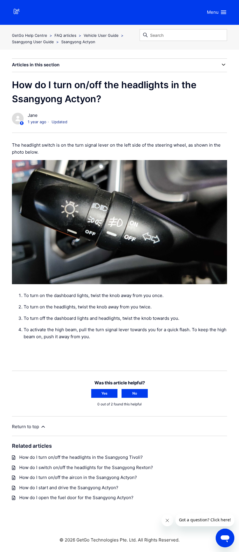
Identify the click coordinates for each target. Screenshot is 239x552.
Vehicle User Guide (101, 35)
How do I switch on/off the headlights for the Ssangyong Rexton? (86, 467)
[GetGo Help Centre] (16, 12)
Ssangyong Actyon (78, 41)
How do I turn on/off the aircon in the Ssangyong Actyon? (78, 477)
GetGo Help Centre (29, 35)
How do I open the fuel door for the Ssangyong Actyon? (76, 497)
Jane (33, 115)
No (134, 393)
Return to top (26, 426)
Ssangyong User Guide (33, 41)
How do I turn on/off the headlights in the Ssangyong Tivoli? (81, 457)
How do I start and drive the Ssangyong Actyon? (68, 487)
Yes (104, 393)
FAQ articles (65, 35)
